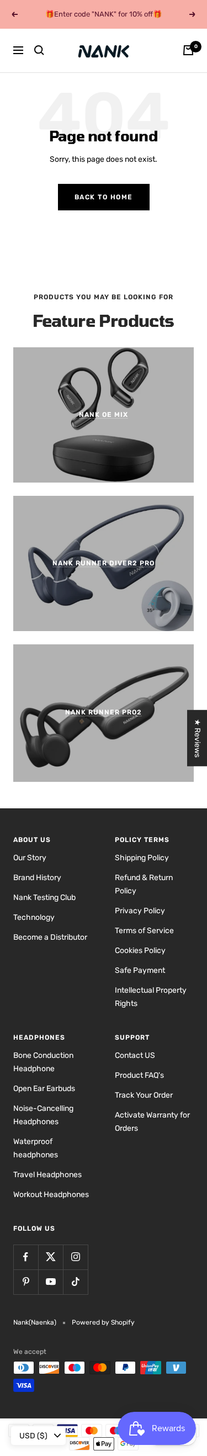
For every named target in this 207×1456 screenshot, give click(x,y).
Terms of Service (144, 930)
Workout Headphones (51, 1194)
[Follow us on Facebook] (25, 1257)
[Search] (39, 50)
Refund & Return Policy (144, 884)
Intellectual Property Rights (151, 997)
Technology (34, 917)
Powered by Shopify (103, 1322)
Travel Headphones (47, 1174)
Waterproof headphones (35, 1148)
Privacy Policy (140, 910)
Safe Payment (140, 970)
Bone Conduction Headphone (43, 1062)
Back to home (104, 197)
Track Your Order (144, 1095)
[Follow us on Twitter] (50, 1257)
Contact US (135, 1055)
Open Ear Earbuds (44, 1088)
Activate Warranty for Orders (152, 1121)
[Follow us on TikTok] (75, 1281)
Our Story (29, 857)
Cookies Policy (140, 950)
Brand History (37, 877)
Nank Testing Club (44, 897)
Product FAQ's (139, 1075)
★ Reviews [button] (197, 737)
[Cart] (188, 50)
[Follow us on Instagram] (75, 1257)
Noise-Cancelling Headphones (43, 1115)
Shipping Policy (142, 857)
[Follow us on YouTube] (50, 1281)
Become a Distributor (50, 937)
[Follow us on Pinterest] (25, 1281)
